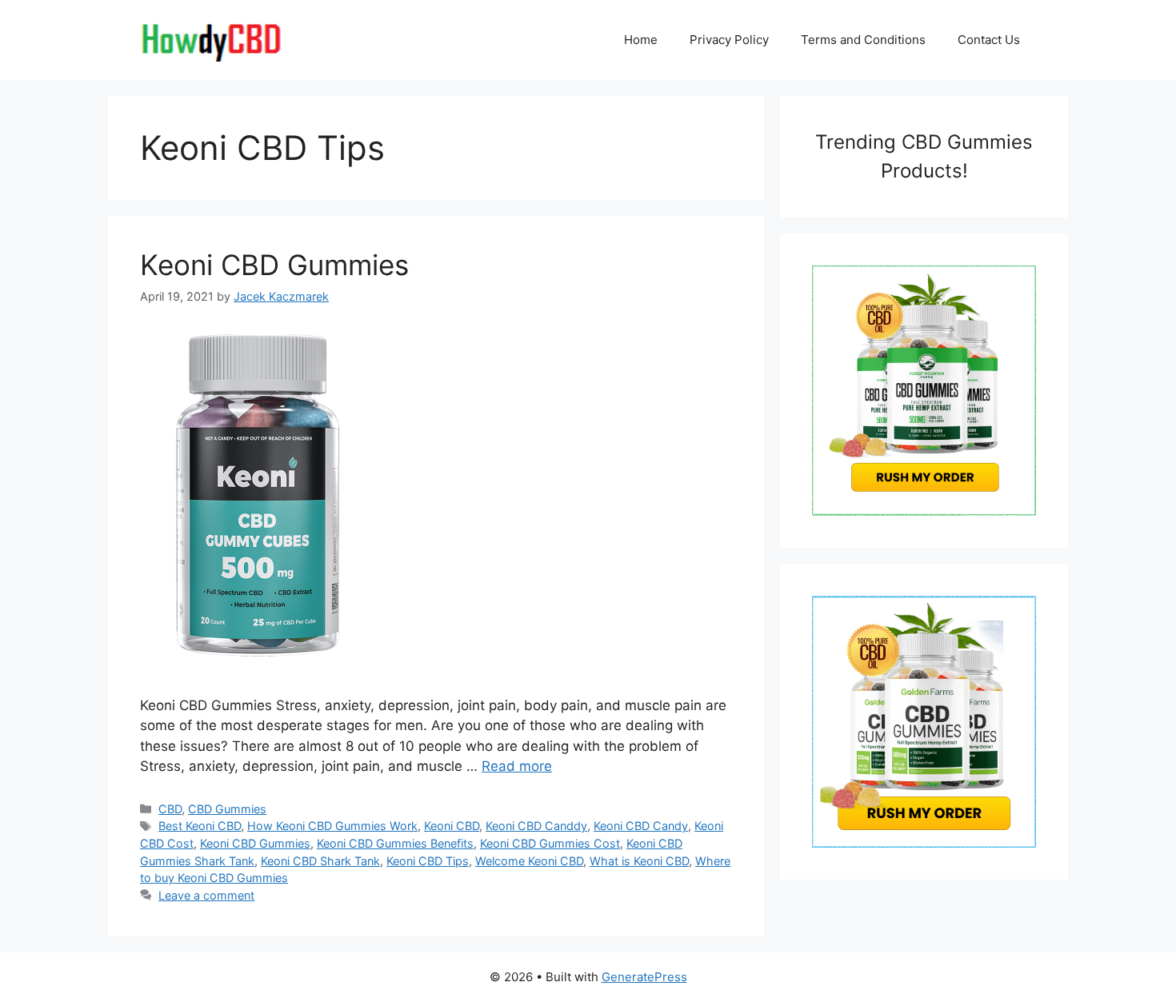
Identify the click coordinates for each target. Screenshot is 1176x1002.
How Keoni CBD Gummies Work (332, 825)
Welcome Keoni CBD (529, 861)
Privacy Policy (729, 39)
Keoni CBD (451, 825)
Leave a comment (206, 895)
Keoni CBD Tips (427, 861)
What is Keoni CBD (639, 861)
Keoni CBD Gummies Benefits (395, 843)
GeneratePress (644, 976)
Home (641, 39)
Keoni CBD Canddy (536, 825)
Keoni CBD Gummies (274, 264)
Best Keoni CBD (199, 825)
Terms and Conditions (863, 39)
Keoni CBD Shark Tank (320, 861)
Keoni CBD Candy (641, 825)
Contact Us (989, 39)
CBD (170, 809)
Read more (517, 766)
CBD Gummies (227, 809)
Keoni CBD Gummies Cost (550, 843)
